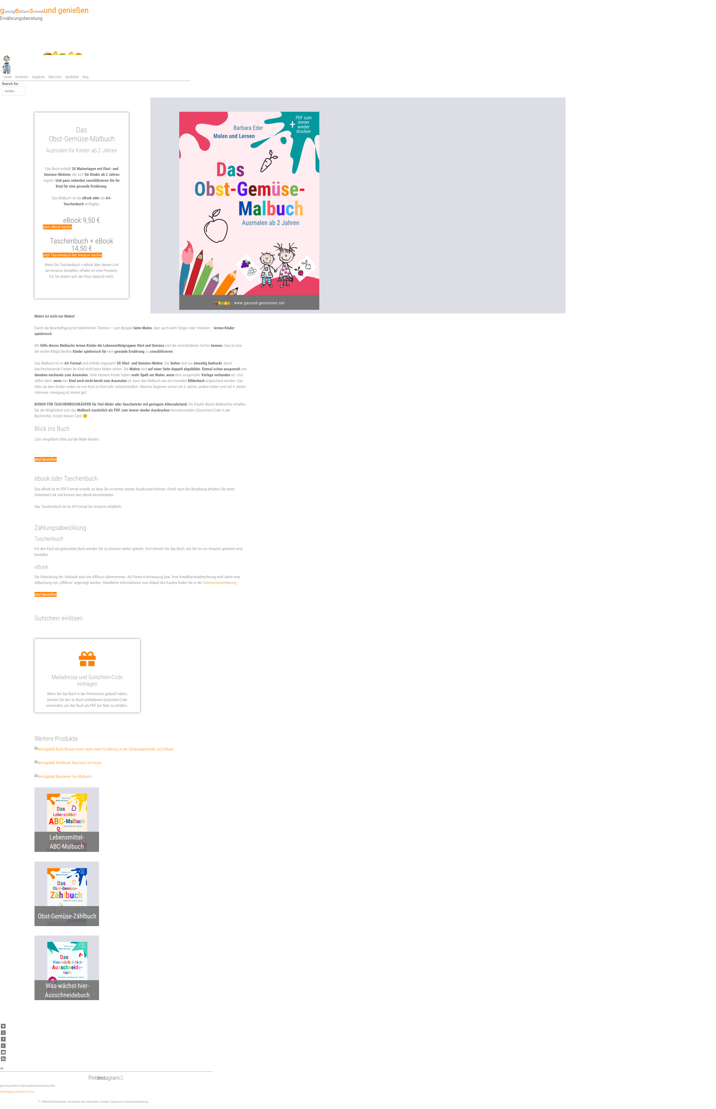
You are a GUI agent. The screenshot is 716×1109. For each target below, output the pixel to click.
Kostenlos (21, 77)
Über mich (55, 77)
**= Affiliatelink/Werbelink (51, 1101)
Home (8, 77)
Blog (86, 77)
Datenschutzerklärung (219, 582)
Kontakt (105, 1101)
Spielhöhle (72, 77)
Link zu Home (64, 64)
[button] (3, 1026)
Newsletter (93, 1101)
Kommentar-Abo (77, 1101)
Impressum (117, 1101)
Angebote (38, 77)
